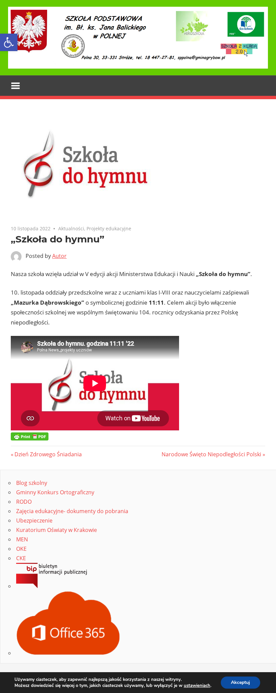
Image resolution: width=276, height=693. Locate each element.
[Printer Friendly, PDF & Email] (29, 436)
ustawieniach (197, 686)
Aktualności (71, 228)
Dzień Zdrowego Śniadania (48, 454)
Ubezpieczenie (34, 520)
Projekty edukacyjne (109, 228)
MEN (22, 539)
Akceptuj (240, 682)
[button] (9, 42)
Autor (59, 256)
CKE (21, 558)
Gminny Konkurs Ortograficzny (55, 492)
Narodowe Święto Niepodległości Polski (211, 454)
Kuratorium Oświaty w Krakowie (56, 530)
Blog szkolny (31, 483)
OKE (21, 548)
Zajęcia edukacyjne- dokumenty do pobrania (72, 511)
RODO (24, 501)
